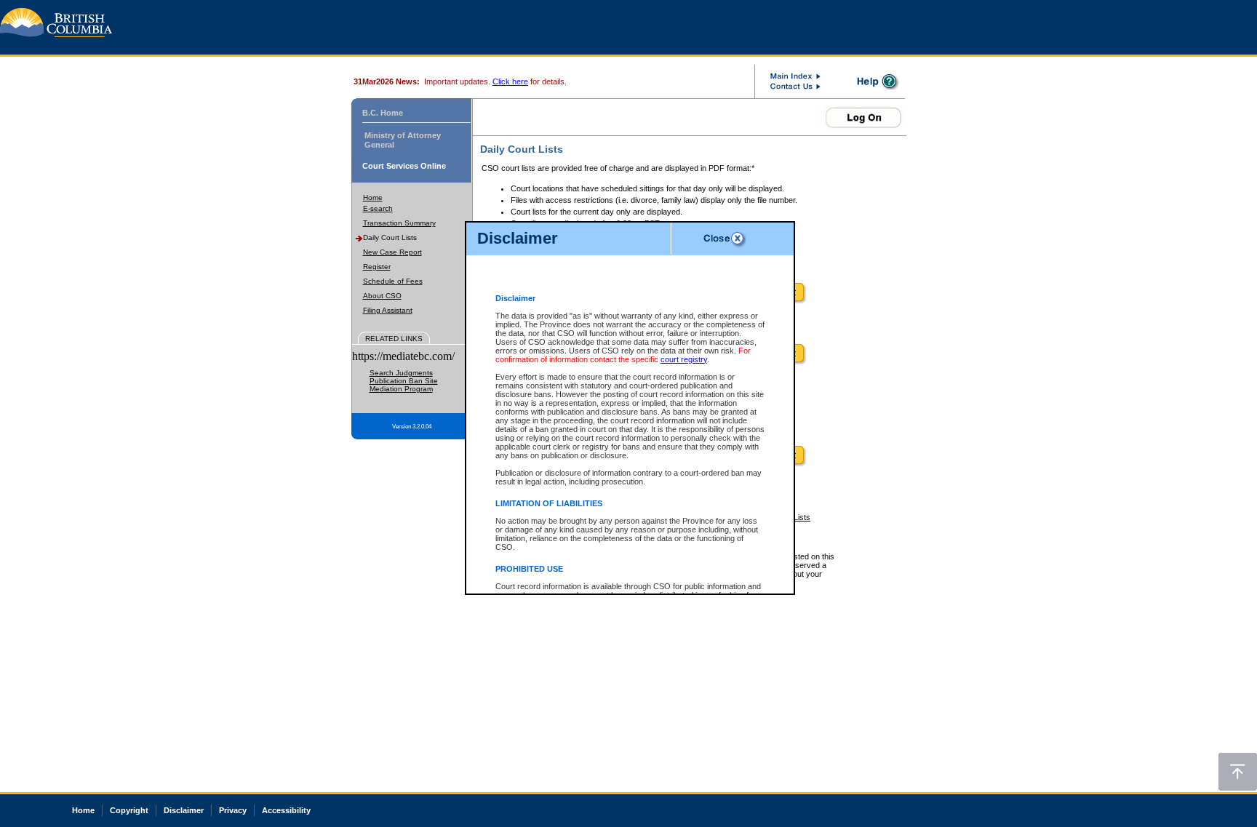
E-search (378, 208)
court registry (684, 359)
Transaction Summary (399, 223)
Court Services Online (404, 165)
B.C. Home (382, 112)
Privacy (233, 810)
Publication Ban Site (404, 381)
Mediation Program (401, 389)
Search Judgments (401, 373)
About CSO (382, 296)
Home (373, 197)
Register (377, 267)
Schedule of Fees (393, 281)
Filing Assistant (387, 310)
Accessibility (286, 810)
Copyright (129, 810)
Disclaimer (184, 810)
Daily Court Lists (390, 237)
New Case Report (392, 252)
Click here (510, 81)
